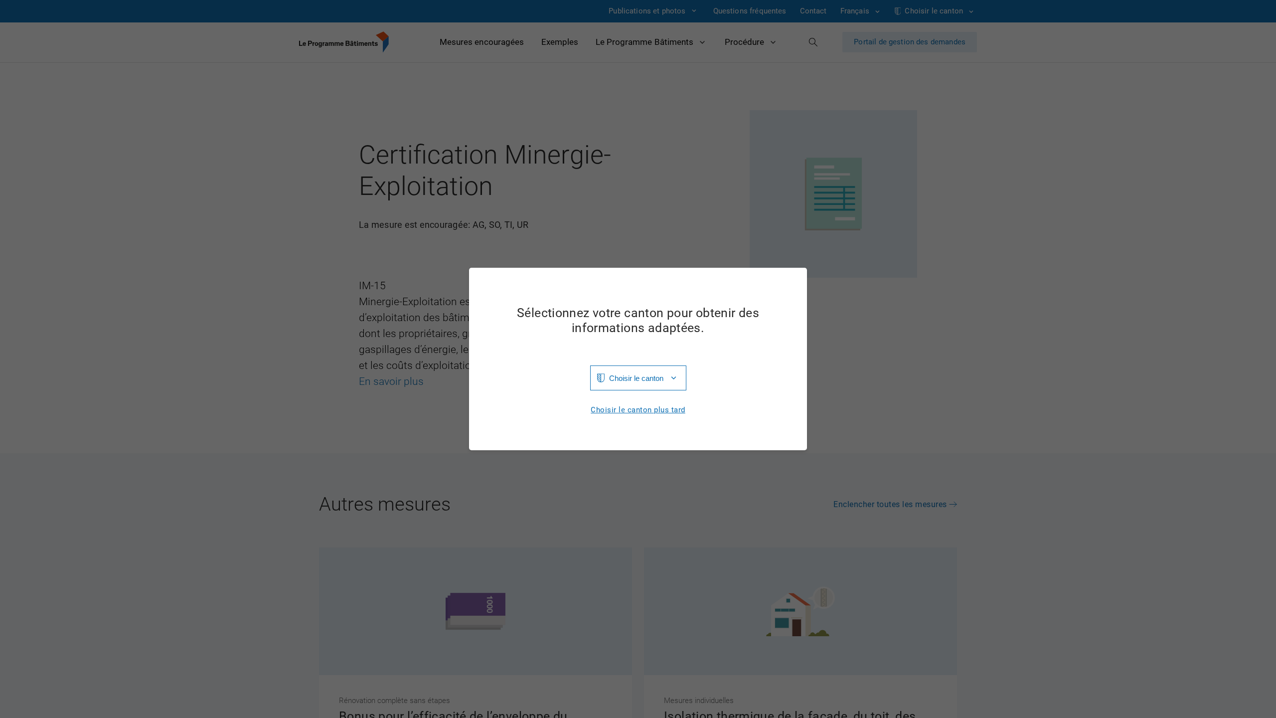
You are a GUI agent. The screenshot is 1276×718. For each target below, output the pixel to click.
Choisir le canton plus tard (638, 410)
